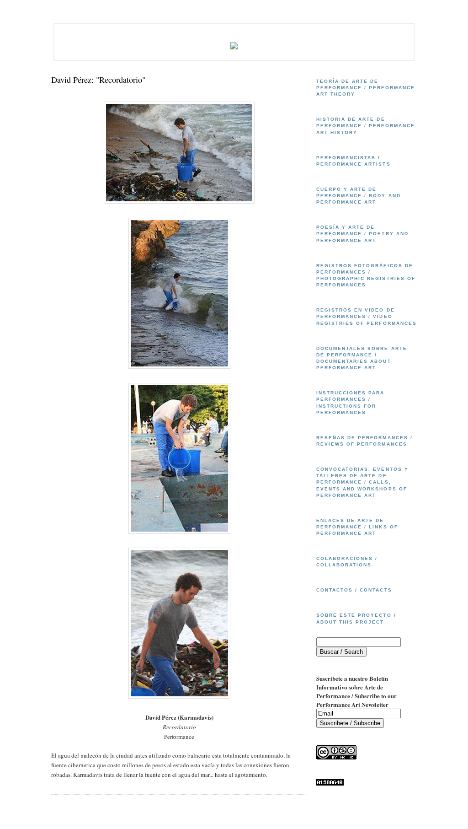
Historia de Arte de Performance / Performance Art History (365, 126)
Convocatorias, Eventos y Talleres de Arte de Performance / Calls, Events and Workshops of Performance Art (362, 482)
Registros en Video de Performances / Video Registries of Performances (366, 316)
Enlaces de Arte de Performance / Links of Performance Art (357, 527)
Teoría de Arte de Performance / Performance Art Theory (365, 88)
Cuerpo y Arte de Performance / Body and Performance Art (358, 196)
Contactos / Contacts (354, 589)
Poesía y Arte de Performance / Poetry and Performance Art (362, 233)
